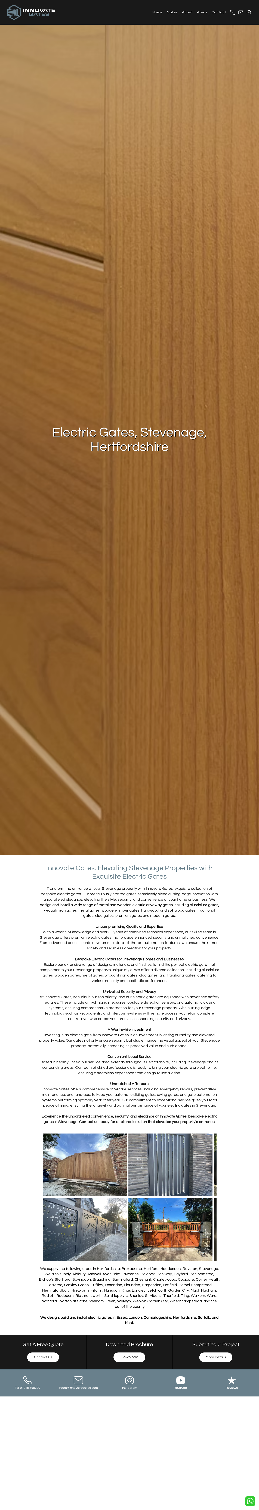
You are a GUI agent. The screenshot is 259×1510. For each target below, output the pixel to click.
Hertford (151, 1269)
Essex (121, 1318)
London (135, 1318)
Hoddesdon (170, 1269)
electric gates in (102, 1318)
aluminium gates (204, 905)
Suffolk (204, 1318)
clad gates (104, 916)
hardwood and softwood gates (168, 910)
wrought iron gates (60, 910)
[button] (172, 12)
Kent (129, 1323)
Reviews (232, 1387)
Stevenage (208, 1269)
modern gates (162, 916)
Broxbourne (132, 1269)
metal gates (89, 910)
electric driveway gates (152, 905)
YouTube (180, 1387)
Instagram (129, 1387)
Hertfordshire (108, 1269)
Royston (190, 1269)
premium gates (128, 916)
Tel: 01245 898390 (27, 1387)
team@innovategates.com (78, 1387)
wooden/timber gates (120, 910)
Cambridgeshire (157, 1318)
